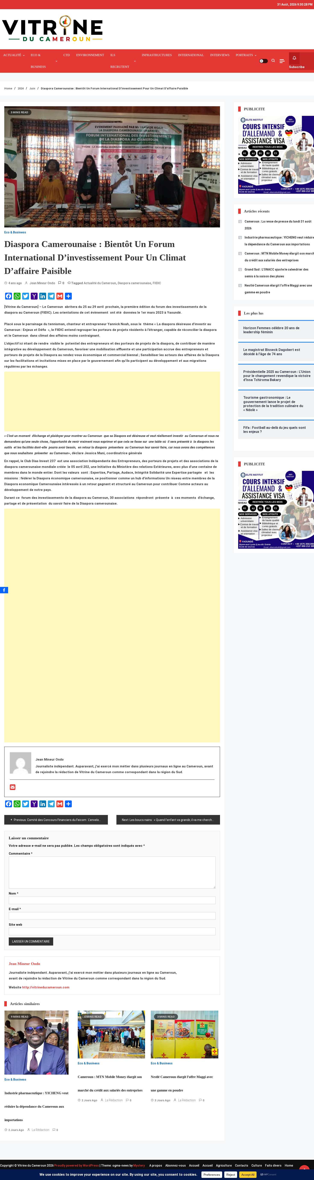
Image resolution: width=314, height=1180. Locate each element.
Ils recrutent (119, 60)
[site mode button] (263, 61)
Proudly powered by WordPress (77, 1165)
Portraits (244, 55)
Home (289, 1165)
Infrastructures (157, 55)
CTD (66, 55)
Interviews (219, 55)
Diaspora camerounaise (134, 283)
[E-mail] (12, 788)
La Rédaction (40, 1130)
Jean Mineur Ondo (42, 283)
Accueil (194, 1165)
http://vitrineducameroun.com (45, 987)
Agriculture (224, 1165)
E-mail (15, 909)
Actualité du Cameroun (100, 283)
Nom (13, 893)
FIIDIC (157, 283)
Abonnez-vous (175, 1165)
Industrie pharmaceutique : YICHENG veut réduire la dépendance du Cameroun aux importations (36, 1106)
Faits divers (273, 1165)
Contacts (241, 1165)
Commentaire (20, 854)
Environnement (90, 55)
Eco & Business (38, 60)
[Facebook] (4, 590)
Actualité (12, 55)
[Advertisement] (112, 401)
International (191, 55)
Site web (15, 925)
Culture (256, 1165)
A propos (155, 1165)
